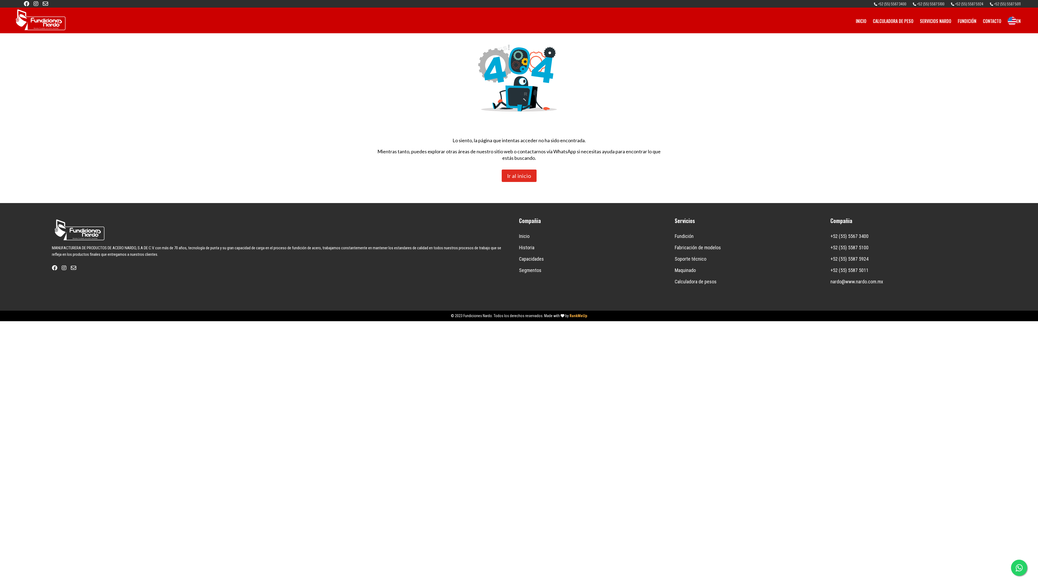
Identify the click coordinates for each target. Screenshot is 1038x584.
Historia (526, 247)
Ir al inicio (519, 175)
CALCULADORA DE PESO (893, 21)
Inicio (524, 236)
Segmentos (530, 270)
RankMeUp (578, 316)
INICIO (861, 21)
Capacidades (531, 259)
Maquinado (685, 270)
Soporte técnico (690, 259)
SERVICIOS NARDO (935, 21)
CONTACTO (992, 21)
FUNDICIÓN (967, 21)
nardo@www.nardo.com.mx (856, 281)
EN (1018, 21)
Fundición (684, 236)
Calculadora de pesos (696, 281)
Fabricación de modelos (698, 247)
